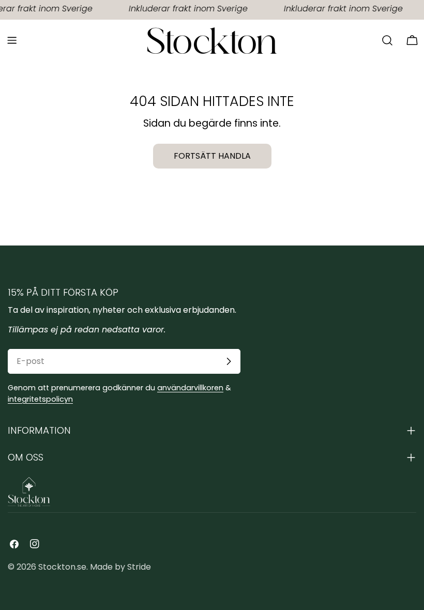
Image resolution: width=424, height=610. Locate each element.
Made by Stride (120, 567)
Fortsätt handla (212, 156)
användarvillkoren (190, 388)
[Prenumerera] (228, 361)
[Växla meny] (12, 40)
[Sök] (387, 40)
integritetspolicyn (40, 399)
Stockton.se (62, 567)
